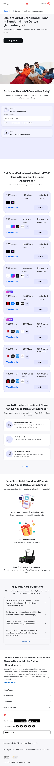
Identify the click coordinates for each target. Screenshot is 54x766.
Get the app (8, 721)
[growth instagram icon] (33, 726)
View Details (12, 208)
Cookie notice (33, 743)
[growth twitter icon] (29, 726)
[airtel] (27, 4)
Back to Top (10, 732)
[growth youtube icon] (25, 726)
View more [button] (8, 682)
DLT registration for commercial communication (21, 749)
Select (40, 208)
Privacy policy (22, 743)
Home (6, 11)
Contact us (44, 749)
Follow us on (10, 726)
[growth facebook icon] (17, 726)
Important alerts (10, 743)
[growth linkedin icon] (21, 726)
